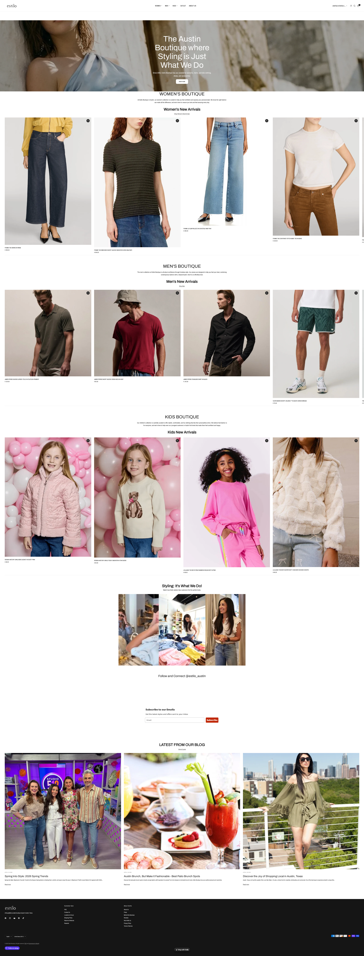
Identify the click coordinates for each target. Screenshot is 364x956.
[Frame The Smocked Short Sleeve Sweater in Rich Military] (137, 182)
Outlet (183, 6)
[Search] (354, 6)
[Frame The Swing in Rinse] (48, 181)
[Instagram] (11, 918)
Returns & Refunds (69, 920)
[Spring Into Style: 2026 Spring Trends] (63, 811)
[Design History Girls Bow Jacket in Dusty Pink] (48, 497)
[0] (357, 6)
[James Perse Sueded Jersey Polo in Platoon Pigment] (48, 333)
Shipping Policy (68, 918)
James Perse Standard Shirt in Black (195, 379)
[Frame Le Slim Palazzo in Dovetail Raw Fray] (226, 171)
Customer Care (68, 906)
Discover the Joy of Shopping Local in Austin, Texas (273, 876)
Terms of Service (128, 926)
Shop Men (182, 286)
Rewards (66, 923)
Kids (174, 6)
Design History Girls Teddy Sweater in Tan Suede (110, 560)
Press (125, 912)
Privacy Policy (127, 923)
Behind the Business (129, 915)
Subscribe (212, 720)
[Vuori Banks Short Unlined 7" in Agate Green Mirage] (316, 344)
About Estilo (128, 906)
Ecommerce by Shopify (34, 943)
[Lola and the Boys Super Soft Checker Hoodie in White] (316, 502)
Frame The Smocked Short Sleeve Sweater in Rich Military (113, 250)
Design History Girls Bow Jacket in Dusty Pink (20, 560)
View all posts (182, 749)
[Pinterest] (20, 918)
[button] (182, 81)
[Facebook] (7, 918)
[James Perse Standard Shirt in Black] (226, 333)
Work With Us (127, 920)
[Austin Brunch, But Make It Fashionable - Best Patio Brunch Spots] (182, 811)
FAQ (65, 909)
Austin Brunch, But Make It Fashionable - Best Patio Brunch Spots (162, 876)
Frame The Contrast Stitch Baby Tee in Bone (287, 239)
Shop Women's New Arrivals (182, 114)
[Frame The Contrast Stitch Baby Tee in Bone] (316, 176)
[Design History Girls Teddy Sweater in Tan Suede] (137, 497)
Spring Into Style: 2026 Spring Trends (26, 876)
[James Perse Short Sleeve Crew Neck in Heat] (137, 333)
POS (25, 943)
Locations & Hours (69, 915)
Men (166, 6)
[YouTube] (16, 918)
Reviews (126, 918)
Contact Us (67, 912)
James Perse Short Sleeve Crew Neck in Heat (108, 379)
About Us (192, 6)
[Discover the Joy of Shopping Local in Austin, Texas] (301, 811)
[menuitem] (159, 6)
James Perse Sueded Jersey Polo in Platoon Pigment (22, 379)
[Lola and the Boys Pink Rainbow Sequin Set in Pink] (226, 502)
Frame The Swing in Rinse (13, 248)
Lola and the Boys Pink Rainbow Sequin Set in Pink (199, 570)
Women (158, 6)
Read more (8, 884)
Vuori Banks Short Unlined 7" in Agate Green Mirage (290, 401)
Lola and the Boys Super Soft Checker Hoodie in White (291, 570)
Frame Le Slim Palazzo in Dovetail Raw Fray (197, 229)
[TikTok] (25, 918)
